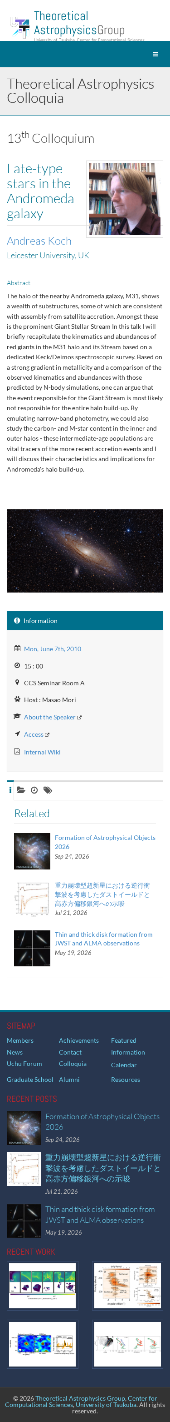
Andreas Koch (39, 240)
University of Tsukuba (106, 1404)
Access (34, 734)
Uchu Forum (24, 1063)
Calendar (124, 1065)
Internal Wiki (42, 752)
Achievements (79, 1040)
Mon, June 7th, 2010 (52, 649)
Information (128, 1052)
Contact (70, 1052)
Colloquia (73, 1063)
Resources (125, 1079)
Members (20, 1040)
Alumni (69, 1079)
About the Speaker (50, 717)
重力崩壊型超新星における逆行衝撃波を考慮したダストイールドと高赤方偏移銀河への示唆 (102, 894)
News (15, 1052)
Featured (123, 1040)
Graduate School (30, 1079)
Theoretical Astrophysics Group (80, 1398)
